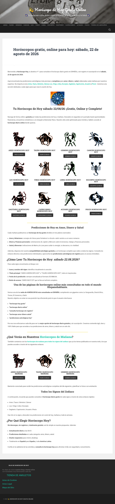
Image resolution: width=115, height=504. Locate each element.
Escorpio (65, 84)
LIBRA (44, 25)
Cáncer (46, 84)
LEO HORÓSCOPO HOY (18, 180)
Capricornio (80, 84)
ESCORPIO (51, 25)
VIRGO (37, 25)
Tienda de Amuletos (99, 25)
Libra (59, 84)
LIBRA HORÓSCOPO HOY (70, 180)
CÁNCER (26, 25)
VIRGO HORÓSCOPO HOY (44, 180)
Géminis (40, 84)
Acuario (87, 84)
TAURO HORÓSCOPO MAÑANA (44, 373)
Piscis (94, 84)
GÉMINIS (19, 25)
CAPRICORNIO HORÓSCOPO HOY (44, 210)
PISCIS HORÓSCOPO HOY (96, 209)
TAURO (11, 25)
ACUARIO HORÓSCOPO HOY (70, 210)
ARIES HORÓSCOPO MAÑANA (19, 373)
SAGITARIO (60, 25)
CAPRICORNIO (70, 25)
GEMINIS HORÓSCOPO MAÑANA (70, 373)
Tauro (35, 84)
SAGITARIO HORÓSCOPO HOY (19, 210)
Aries (30, 84)
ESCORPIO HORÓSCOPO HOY (96, 180)
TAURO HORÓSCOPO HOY (44, 150)
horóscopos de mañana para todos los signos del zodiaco (47, 341)
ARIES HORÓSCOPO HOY (19, 150)
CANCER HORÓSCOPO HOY (96, 151)
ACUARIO (80, 25)
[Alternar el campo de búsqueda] (110, 30)
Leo (51, 84)
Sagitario (72, 84)
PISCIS (87, 25)
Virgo (55, 84)
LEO (32, 25)
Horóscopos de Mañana (56, 337)
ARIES (5, 25)
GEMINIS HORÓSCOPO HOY (70, 151)
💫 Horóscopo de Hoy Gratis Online (57, 9)
